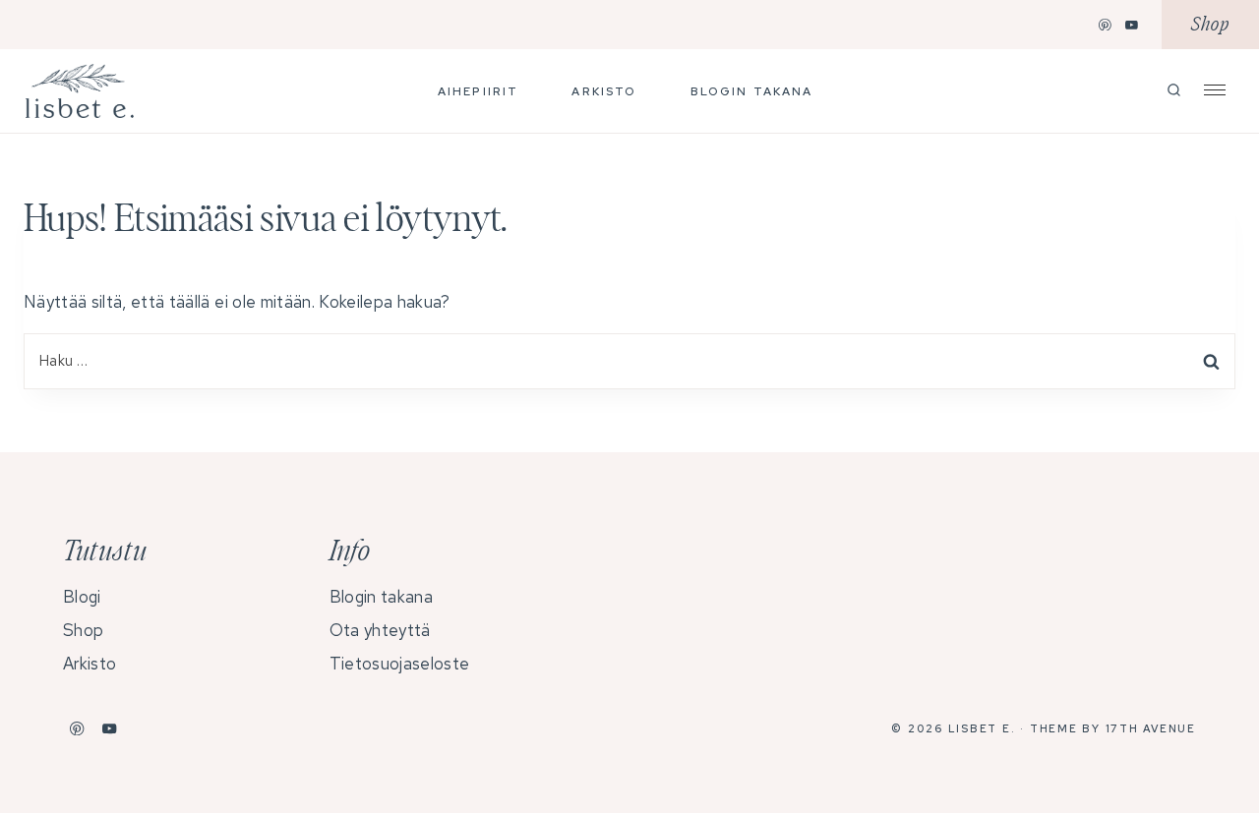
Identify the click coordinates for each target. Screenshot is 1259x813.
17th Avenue (1151, 728)
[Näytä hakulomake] (1174, 91)
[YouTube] (1132, 24)
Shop (1210, 25)
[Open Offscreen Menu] (1215, 88)
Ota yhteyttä (380, 630)
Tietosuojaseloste (399, 663)
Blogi (82, 597)
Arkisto (603, 91)
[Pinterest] (1105, 24)
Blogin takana (751, 91)
